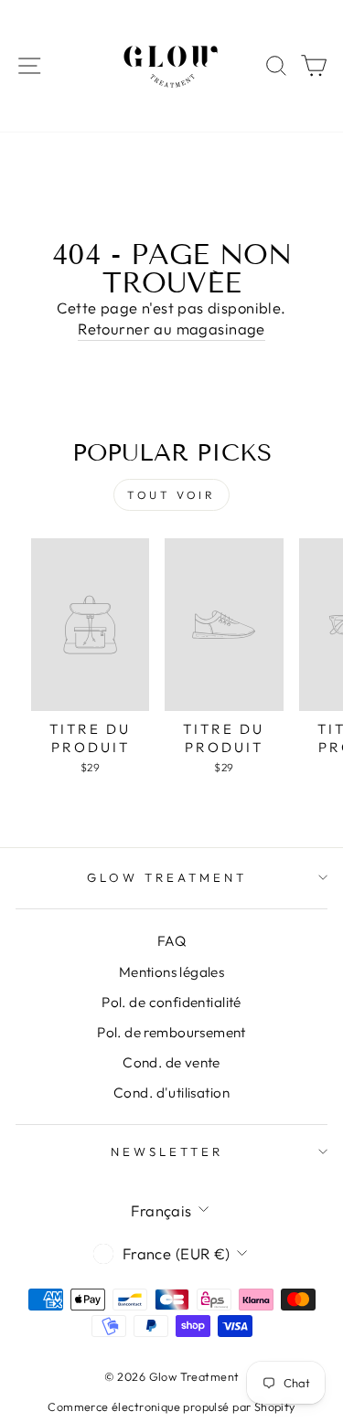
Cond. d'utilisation (171, 1092)
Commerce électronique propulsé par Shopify (171, 1406)
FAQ (171, 941)
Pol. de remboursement (171, 1032)
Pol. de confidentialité (171, 1002)
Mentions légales (172, 972)
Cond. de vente (171, 1062)
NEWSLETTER (167, 1151)
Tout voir (171, 495)
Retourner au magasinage (171, 328)
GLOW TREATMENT (167, 877)
